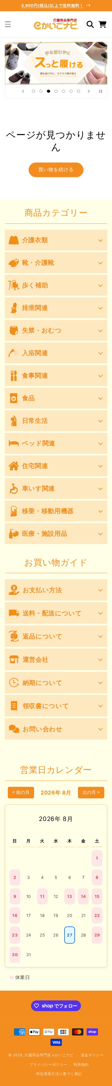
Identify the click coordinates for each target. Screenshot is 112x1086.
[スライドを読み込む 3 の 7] (48, 91)
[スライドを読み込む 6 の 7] (71, 91)
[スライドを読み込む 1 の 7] (33, 91)
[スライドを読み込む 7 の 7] (78, 91)
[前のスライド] (23, 91)
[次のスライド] (89, 91)
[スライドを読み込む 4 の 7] (56, 91)
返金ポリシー (92, 1055)
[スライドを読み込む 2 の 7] (41, 91)
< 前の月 (21, 792)
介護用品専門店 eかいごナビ (48, 1055)
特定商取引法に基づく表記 (59, 1074)
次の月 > (91, 792)
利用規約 (81, 1065)
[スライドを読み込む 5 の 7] (63, 91)
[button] (8, 24)
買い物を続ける (56, 169)
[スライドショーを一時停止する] (100, 91)
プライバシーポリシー (48, 1065)
